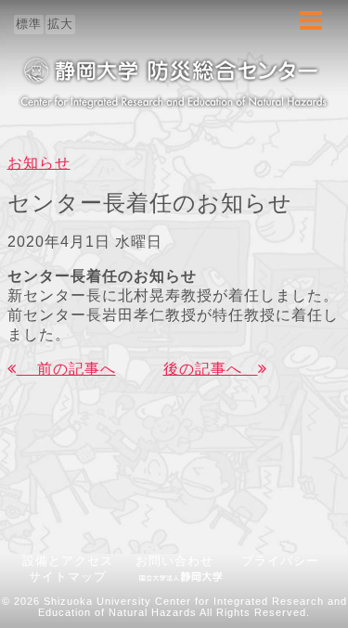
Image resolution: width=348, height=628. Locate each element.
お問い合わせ (180, 561)
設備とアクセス (67, 561)
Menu (310, 30)
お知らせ (39, 163)
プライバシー (280, 561)
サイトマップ (68, 576)
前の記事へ (66, 369)
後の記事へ (210, 369)
